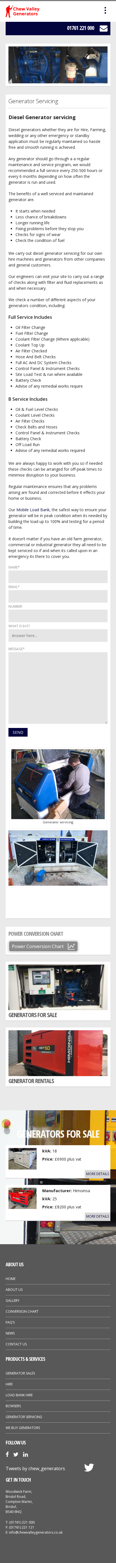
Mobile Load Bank (33, 509)
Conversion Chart (22, 1311)
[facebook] (7, 1455)
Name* (14, 567)
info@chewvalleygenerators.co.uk (36, 1532)
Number (15, 606)
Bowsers (13, 1406)
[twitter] (16, 1455)
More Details (97, 1173)
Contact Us (16, 1344)
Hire (9, 1384)
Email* (14, 586)
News (10, 1333)
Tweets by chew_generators (35, 1468)
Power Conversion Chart (38, 946)
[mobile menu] (105, 10)
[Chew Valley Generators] (22, 11)
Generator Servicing (24, 1417)
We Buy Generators (23, 1427)
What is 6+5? (19, 626)
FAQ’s (10, 1322)
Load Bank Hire (19, 1395)
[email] (101, 28)
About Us (14, 1289)
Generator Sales (20, 1373)
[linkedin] (25, 1455)
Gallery (12, 1300)
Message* (16, 649)
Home (10, 1278)
